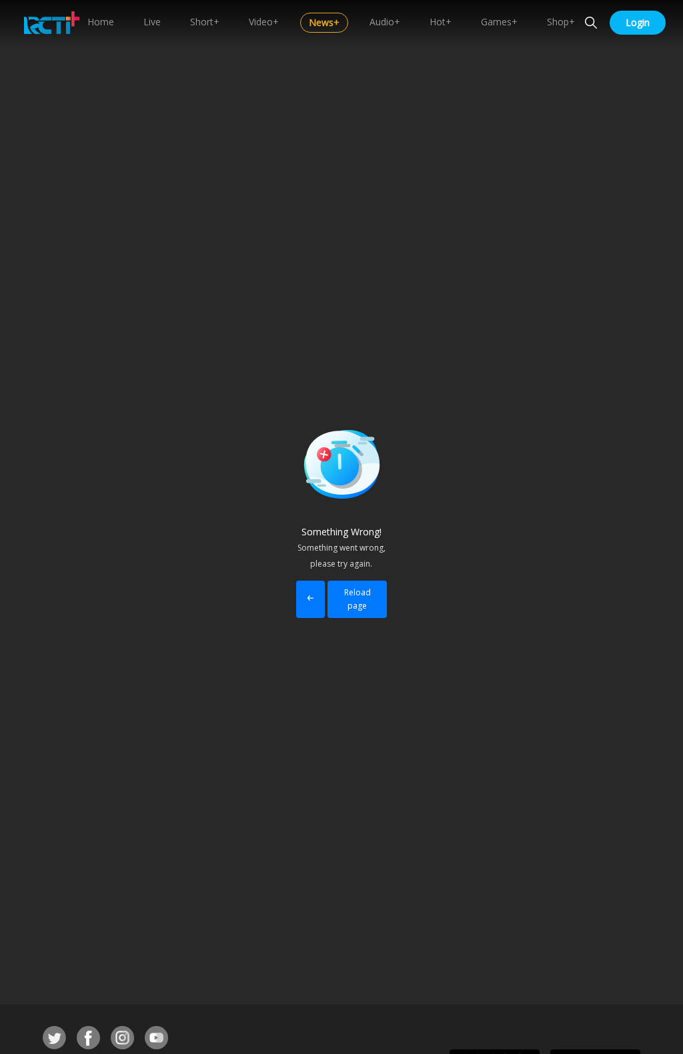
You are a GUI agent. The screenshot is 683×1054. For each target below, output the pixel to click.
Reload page (357, 599)
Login (638, 22)
